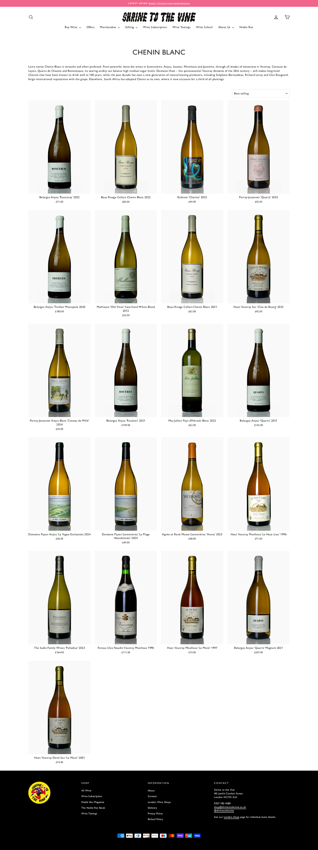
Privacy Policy (155, 813)
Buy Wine (71, 27)
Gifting (130, 27)
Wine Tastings (181, 27)
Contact (152, 796)
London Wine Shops (159, 802)
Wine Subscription (155, 27)
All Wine (86, 790)
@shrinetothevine (224, 810)
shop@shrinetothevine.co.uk (230, 807)
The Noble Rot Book (93, 807)
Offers (90, 27)
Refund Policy (155, 819)
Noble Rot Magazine (92, 802)
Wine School (204, 27)
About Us (224, 27)
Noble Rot (246, 27)
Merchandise (108, 27)
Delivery (152, 807)
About (151, 790)
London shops (231, 817)
